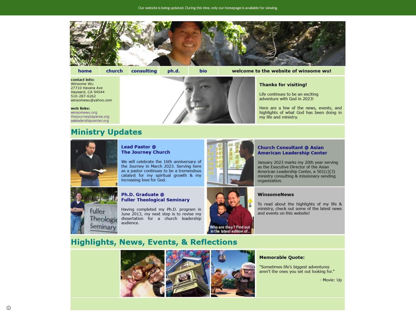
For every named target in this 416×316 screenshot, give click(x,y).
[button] (8, 307)
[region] (208, 7)
